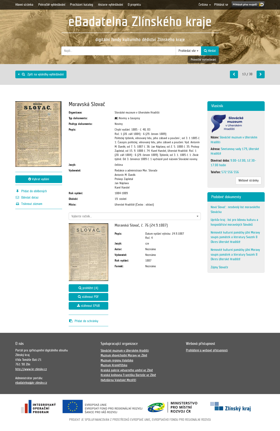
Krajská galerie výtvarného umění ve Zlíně (127, 370)
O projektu (134, 4)
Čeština (204, 4)
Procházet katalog (81, 4)
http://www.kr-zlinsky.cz (31, 369)
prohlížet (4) (90, 288)
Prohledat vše (187, 50)
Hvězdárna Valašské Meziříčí (118, 380)
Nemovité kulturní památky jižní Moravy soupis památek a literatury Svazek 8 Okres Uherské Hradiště (235, 237)
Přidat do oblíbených (34, 191)
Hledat (211, 50)
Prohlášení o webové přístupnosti (207, 350)
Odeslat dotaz (29, 197)
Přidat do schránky (86, 321)
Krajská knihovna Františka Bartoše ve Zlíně (128, 375)
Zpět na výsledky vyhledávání (45, 74)
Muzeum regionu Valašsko (117, 360)
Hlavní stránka (24, 4)
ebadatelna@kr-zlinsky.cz (31, 382)
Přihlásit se (221, 4)
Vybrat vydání (40, 179)
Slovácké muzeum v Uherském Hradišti (125, 350)
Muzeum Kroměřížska (114, 365)
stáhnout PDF (90, 296)
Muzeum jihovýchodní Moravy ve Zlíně (124, 355)
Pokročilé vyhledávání (51, 4)
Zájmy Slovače (219, 267)
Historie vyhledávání (110, 4)
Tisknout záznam (31, 204)
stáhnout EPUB (90, 305)
